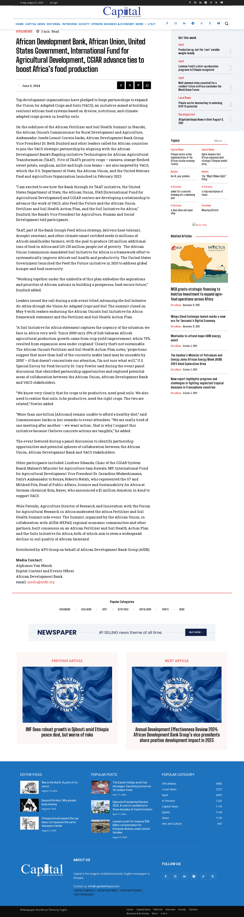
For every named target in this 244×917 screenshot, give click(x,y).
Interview (206, 205)
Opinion (174, 171)
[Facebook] (190, 3)
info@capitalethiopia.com (103, 886)
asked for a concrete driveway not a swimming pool (183, 195)
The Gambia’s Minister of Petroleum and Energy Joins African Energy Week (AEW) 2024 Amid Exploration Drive (196, 359)
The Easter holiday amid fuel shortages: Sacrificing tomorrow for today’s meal (132, 786)
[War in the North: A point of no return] (29, 787)
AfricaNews (24, 31)
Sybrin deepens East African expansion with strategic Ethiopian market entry (214, 159)
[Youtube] (221, 3)
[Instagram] (195, 3)
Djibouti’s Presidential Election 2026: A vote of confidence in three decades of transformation (132, 805)
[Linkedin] (200, 3)
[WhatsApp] (147, 85)
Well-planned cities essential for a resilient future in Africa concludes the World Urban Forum (199, 86)
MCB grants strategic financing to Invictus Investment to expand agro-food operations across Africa (197, 294)
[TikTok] (211, 3)
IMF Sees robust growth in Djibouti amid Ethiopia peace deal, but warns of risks (67, 732)
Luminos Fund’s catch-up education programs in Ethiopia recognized (198, 67)
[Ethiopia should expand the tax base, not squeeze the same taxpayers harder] (29, 823)
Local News (184, 97)
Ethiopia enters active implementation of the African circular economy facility (183, 159)
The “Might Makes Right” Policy (214, 178)
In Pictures (176, 187)
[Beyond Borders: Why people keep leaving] (29, 805)
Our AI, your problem (180, 176)
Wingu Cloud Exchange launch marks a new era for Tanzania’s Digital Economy (198, 318)
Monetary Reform (210, 210)
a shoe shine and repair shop (182, 212)
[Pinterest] (138, 85)
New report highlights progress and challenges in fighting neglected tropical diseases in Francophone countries (197, 383)
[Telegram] (206, 3)
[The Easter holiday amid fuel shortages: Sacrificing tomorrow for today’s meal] (100, 787)
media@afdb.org (41, 582)
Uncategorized (186, 114)
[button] (226, 23)
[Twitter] (216, 3)
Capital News (177, 149)
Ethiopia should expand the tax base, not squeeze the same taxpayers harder (60, 822)
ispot (181, 44)
